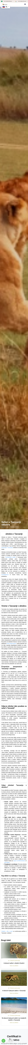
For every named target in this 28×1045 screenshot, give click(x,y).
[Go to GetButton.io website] (3, 1043)
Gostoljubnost (5, 574)
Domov (3, 527)
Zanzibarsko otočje (10, 557)
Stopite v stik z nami (7, 931)
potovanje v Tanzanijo (7, 547)
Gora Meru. (7, 862)
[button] (25, 4)
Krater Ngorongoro (11, 643)
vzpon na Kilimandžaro (19, 860)
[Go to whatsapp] (3, 1041)
